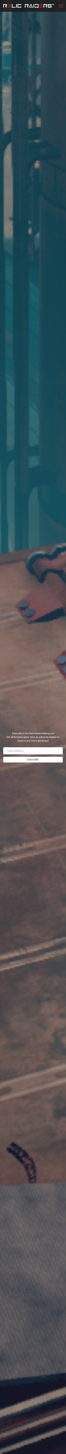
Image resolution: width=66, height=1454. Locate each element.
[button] (33, 721)
